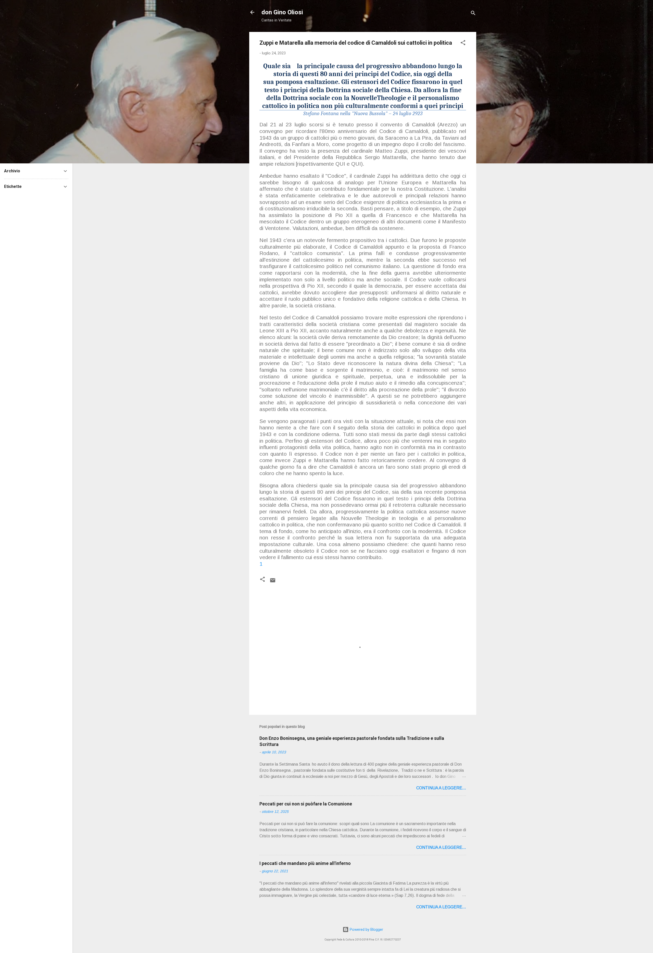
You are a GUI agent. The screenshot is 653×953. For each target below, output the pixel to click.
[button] (463, 43)
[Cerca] (473, 14)
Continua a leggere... (441, 788)
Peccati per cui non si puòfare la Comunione (305, 803)
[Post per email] (273, 582)
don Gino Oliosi (282, 12)
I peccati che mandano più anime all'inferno (305, 863)
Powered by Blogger (366, 929)
